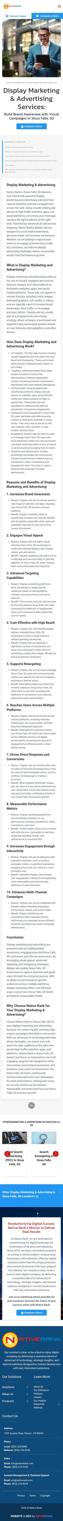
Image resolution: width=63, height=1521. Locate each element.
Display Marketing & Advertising (19, 147)
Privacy (21, 1495)
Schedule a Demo (49, 16)
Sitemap (38, 1407)
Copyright (45, 1495)
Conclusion (10, 165)
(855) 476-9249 (22, 1450)
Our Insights (40, 1400)
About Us (38, 1386)
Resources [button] (39, 1404)
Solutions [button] (8, 1387)
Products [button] (8, 1401)
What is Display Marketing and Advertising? (24, 152)
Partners (38, 1393)
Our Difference (41, 1390)
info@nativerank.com (22, 1463)
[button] (59, 6)
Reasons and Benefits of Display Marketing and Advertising (31, 161)
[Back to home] (12, 6)
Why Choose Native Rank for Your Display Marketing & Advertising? (28, 171)
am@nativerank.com (22, 1480)
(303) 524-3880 (19, 1446)
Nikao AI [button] (7, 1394)
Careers (37, 1397)
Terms (32, 1495)
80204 (23, 1433)
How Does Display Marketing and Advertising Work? (27, 156)
